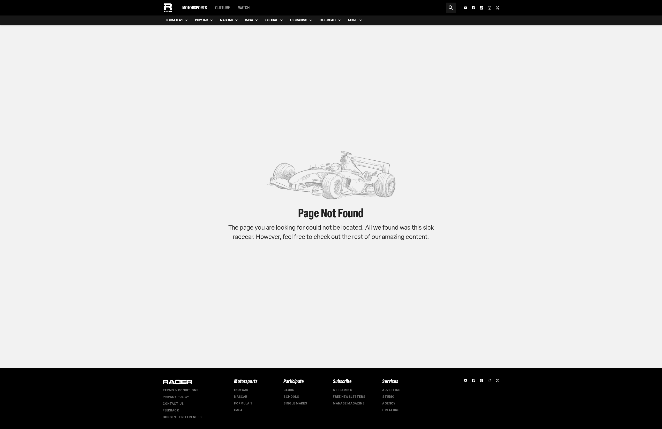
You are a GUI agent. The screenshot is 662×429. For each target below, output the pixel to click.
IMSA (238, 410)
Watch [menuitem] (244, 8)
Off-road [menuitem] (327, 20)
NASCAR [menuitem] (226, 20)
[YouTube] (465, 8)
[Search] (451, 8)
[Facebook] (473, 8)
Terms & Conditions (181, 390)
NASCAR (240, 397)
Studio (388, 397)
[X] (497, 8)
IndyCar (241, 390)
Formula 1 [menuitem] (174, 20)
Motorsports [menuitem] (194, 8)
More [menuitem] (352, 20)
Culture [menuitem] (222, 8)
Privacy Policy (176, 397)
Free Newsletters (349, 397)
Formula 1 (243, 403)
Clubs (288, 390)
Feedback (171, 410)
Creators (390, 410)
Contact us (173, 403)
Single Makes (295, 403)
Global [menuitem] (271, 20)
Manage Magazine (348, 403)
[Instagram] (489, 8)
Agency (388, 403)
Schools (291, 397)
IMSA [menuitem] (249, 20)
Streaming (342, 390)
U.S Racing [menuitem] (298, 20)
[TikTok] (481, 8)
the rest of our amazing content (384, 236)
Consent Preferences (182, 417)
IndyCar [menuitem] (201, 20)
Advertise (391, 390)
